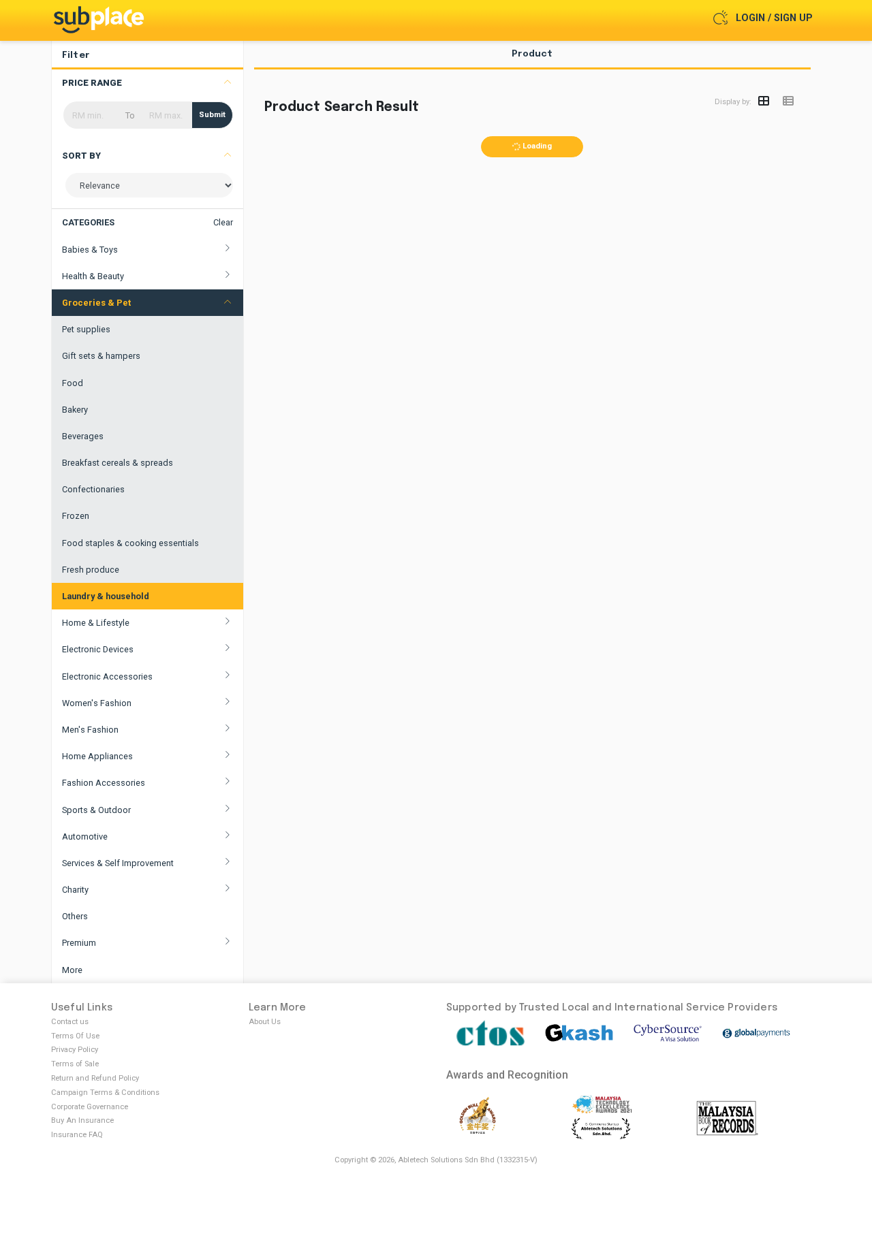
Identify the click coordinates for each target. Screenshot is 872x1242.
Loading (536, 146)
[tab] (532, 58)
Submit (212, 114)
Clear (223, 222)
